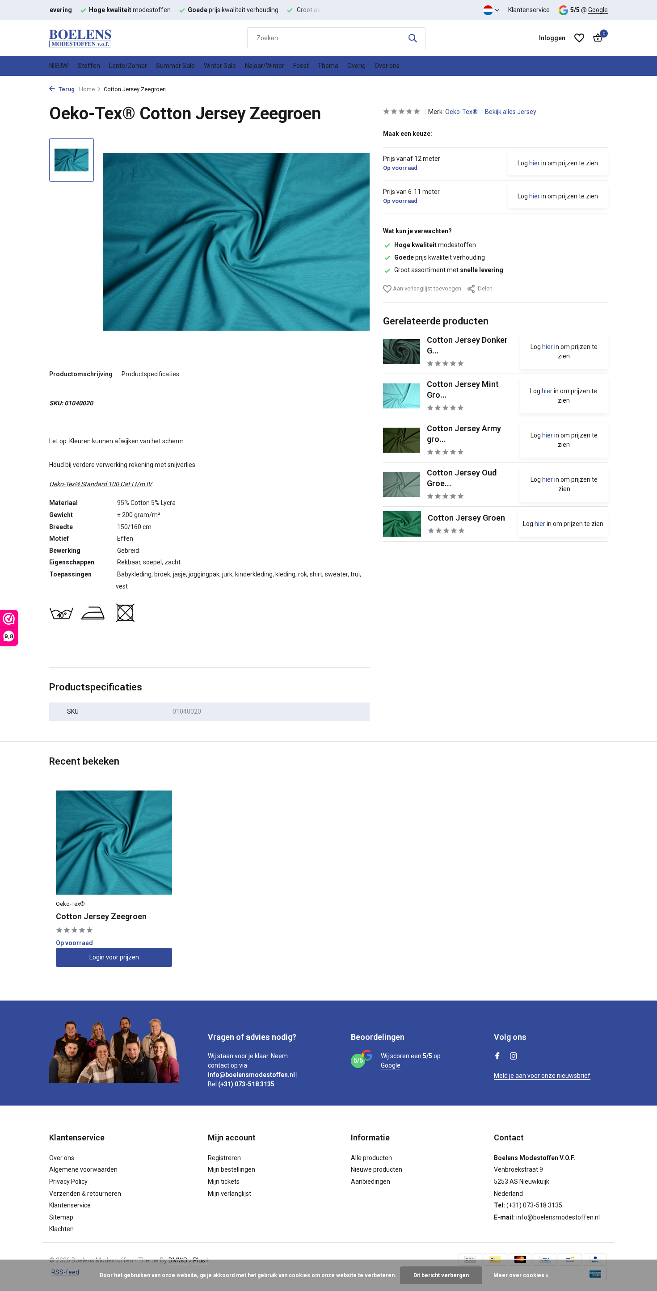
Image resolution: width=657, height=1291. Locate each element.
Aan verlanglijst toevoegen (426, 288)
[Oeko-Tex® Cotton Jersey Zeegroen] (114, 843)
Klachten (61, 1228)
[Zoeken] (412, 38)
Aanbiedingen (370, 1181)
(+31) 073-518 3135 (534, 1205)
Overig (356, 65)
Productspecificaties (150, 374)
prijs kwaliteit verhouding (439, 257)
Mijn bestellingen (231, 1169)
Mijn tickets (224, 1181)
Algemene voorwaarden (83, 1169)
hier (534, 163)
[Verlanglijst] (579, 38)
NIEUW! (59, 65)
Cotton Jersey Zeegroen (101, 916)
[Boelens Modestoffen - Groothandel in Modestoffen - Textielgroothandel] (94, 38)
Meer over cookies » (520, 1275)
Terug (66, 89)
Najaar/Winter (264, 65)
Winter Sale (220, 65)
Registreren (224, 1157)
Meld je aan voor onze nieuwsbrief (542, 1075)
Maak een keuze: (407, 133)
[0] (595, 38)
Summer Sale (175, 65)
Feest (301, 65)
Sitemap (61, 1217)
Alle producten (371, 1157)
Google (598, 9)
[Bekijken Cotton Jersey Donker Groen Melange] (401, 351)
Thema (328, 65)
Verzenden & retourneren (85, 1193)
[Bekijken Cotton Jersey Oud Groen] (401, 484)
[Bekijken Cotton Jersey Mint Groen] (402, 395)
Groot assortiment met (448, 269)
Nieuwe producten (376, 1169)
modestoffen (435, 244)
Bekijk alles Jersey (510, 111)
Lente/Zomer (128, 65)
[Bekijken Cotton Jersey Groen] (402, 524)
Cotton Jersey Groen (466, 517)
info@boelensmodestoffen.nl (558, 1217)
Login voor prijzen (114, 957)
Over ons (387, 65)
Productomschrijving (81, 374)
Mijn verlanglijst (229, 1193)
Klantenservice (529, 9)
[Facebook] (497, 1056)
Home (87, 89)
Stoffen (89, 65)
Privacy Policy (68, 1181)
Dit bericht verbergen (441, 1275)
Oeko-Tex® (462, 111)
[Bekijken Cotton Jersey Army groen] (401, 440)
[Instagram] (513, 1056)
